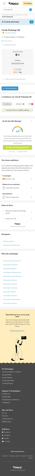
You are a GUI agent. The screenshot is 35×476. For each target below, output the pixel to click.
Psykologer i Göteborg (10, 280)
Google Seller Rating (8, 380)
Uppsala (23, 456)
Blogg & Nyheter (7, 375)
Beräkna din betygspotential (17, 147)
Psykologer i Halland (9, 292)
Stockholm (5, 456)
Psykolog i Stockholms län (11, 245)
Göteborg (12, 456)
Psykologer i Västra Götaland (12, 276)
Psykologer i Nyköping (10, 303)
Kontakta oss (6, 394)
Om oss (4, 413)
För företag (27, 3)
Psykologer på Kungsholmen (12, 272)
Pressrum (5, 416)
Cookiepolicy (6, 402)
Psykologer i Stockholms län (12, 261)
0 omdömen (7, 104)
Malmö (18, 456)
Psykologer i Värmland (10, 284)
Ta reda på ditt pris (7, 383)
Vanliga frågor (6, 397)
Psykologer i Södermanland (11, 299)
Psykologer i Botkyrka (9, 268)
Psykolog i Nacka (8, 241)
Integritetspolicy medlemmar (10, 399)
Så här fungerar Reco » (17, 331)
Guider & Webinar (7, 377)
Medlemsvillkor (6, 421)
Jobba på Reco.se (7, 419)
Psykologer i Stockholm (10, 265)
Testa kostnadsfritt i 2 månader (11, 372)
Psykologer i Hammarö (10, 288)
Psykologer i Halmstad (10, 295)
